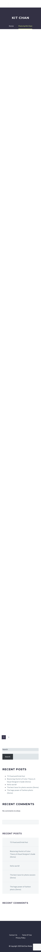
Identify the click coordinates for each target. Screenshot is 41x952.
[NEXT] (14, 737)
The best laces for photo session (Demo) (23, 787)
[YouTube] (25, 927)
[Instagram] (22, 927)
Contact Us (13, 935)
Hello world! (12, 784)
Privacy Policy (20, 938)
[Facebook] (16, 927)
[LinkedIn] (19, 927)
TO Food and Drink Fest (16, 776)
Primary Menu (37, 4)
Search (5, 749)
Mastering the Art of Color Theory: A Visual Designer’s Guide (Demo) (22, 854)
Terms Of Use (27, 935)
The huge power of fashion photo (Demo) (20, 888)
